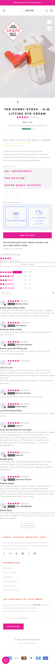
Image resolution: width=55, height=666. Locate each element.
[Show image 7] (34, 102)
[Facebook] (4, 553)
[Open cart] (51, 10)
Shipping (7, 577)
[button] (23, 117)
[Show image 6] (31, 102)
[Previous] (12, 101)
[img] (14, 301)
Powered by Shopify (27, 643)
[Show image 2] (20, 102)
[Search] (47, 10)
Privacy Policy (9, 585)
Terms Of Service (11, 590)
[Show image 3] (23, 102)
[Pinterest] (16, 553)
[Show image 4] (26, 102)
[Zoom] (49, 22)
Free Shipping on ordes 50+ (27, 2)
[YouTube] (22, 553)
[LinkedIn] (35, 553)
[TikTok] (29, 553)
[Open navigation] (3, 11)
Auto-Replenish (10, 581)
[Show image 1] (17, 102)
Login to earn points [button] (12, 248)
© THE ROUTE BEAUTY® (27, 640)
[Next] (42, 101)
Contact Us (8, 568)
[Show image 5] (29, 102)
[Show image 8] (37, 102)
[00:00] (27, 57)
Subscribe (13, 627)
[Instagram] (10, 553)
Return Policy (9, 572)
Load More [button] (27, 525)
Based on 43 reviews (9, 261)
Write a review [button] (27, 264)
